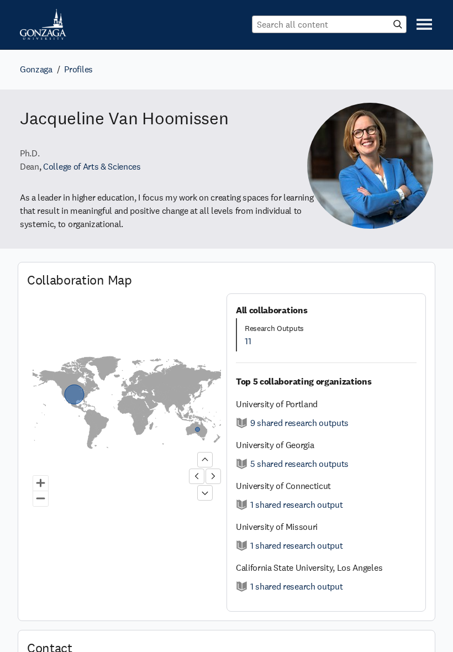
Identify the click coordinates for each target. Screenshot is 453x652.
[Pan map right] (213, 476)
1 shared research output (296, 505)
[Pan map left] (196, 476)
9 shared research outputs (299, 423)
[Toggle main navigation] (424, 24)
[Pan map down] (205, 493)
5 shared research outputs (299, 464)
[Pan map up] (205, 459)
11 (248, 341)
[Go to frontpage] (43, 24)
